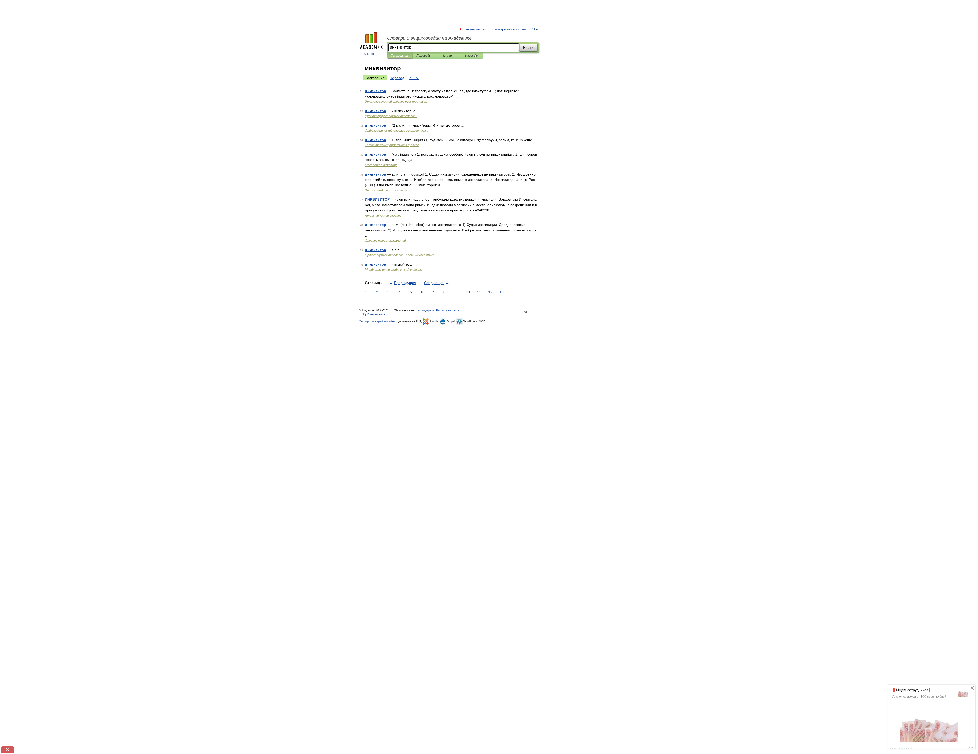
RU (532, 29)
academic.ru (371, 54)
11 (479, 292)
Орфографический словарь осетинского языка (400, 255)
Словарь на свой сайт (509, 29)
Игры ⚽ (471, 55)
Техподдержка (425, 310)
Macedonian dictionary (381, 165)
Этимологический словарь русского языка (396, 101)
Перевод (397, 78)
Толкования (399, 55)
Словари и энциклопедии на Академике (429, 38)
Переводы (423, 55)
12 (490, 292)
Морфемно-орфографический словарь (393, 270)
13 (501, 292)
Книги (447, 55)
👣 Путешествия (374, 314)
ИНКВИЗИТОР (377, 199)
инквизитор (375, 91)
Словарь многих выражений (385, 241)
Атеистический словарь (383, 215)
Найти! (528, 48)
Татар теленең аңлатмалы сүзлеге (392, 145)
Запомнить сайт (476, 29)
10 (468, 292)
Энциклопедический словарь (386, 190)
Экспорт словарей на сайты (377, 321)
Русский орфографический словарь (391, 116)
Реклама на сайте (447, 310)
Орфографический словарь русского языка (396, 130)
